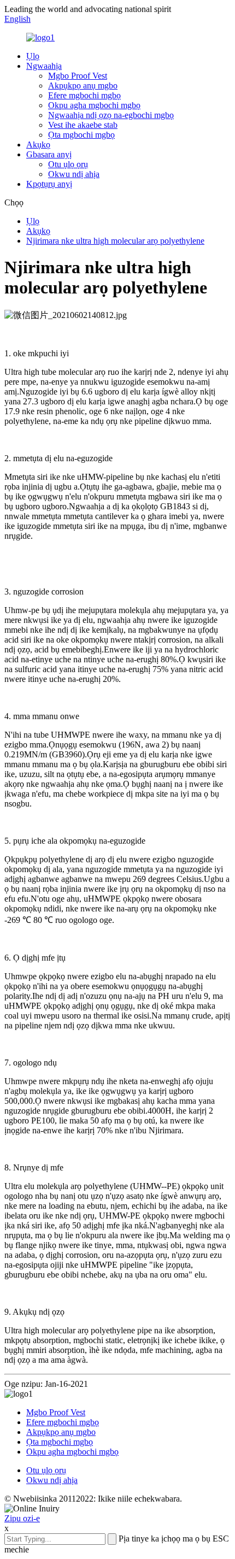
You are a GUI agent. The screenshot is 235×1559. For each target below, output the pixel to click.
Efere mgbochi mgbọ (84, 95)
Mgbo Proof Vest (77, 75)
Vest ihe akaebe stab (83, 125)
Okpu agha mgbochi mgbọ (94, 105)
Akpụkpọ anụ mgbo (83, 85)
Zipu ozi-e (22, 1518)
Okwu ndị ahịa (73, 174)
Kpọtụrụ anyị (49, 184)
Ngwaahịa (44, 65)
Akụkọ (38, 144)
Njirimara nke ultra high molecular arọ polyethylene (115, 240)
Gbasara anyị (49, 154)
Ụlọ (32, 56)
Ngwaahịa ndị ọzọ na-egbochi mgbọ (111, 115)
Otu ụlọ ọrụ (68, 164)
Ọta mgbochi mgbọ (81, 134)
